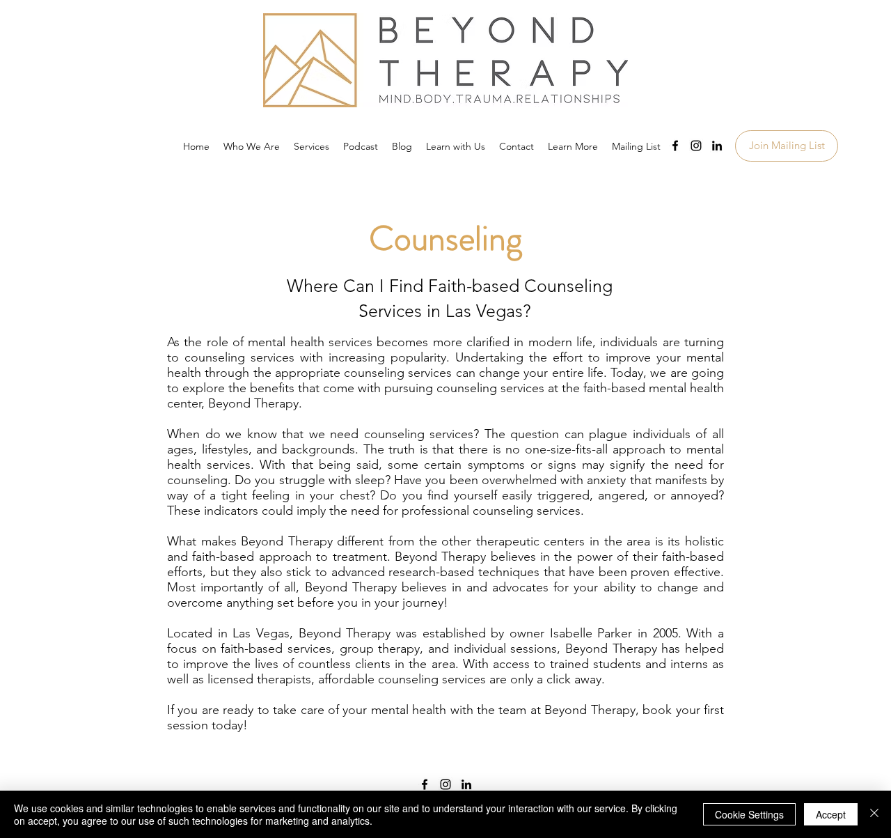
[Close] (874, 814)
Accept (831, 814)
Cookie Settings (749, 814)
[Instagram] (696, 146)
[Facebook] (675, 146)
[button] (573, 146)
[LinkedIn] (717, 146)
